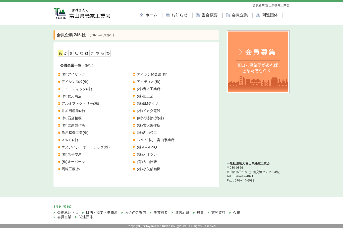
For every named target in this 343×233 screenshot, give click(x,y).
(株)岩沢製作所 (148, 125)
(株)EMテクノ (148, 103)
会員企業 (240, 15)
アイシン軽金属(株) (152, 74)
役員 (200, 212)
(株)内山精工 (147, 133)
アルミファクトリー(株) (80, 103)
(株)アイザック (73, 74)
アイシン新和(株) (75, 82)
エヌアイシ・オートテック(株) (86, 147)
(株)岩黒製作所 (73, 125)
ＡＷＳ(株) (70, 140)
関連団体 (270, 15)
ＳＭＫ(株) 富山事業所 (156, 140)
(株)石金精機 (72, 118)
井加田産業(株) (73, 111)
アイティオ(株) (148, 82)
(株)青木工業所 (148, 89)
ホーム (151, 15)
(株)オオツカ (147, 154)
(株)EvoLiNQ (147, 147)
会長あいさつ (67, 212)
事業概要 (161, 212)
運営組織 (182, 212)
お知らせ (180, 15)
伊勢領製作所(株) (150, 118)
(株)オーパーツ (73, 162)
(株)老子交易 (72, 154)
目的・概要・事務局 (102, 212)
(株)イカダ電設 (148, 111)
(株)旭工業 (145, 96)
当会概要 (210, 15)
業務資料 (218, 212)
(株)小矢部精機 (148, 169)
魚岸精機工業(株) (75, 133)
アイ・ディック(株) (77, 89)
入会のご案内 (135, 212)
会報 (236, 212)
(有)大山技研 (147, 162)
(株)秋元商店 (72, 96)
